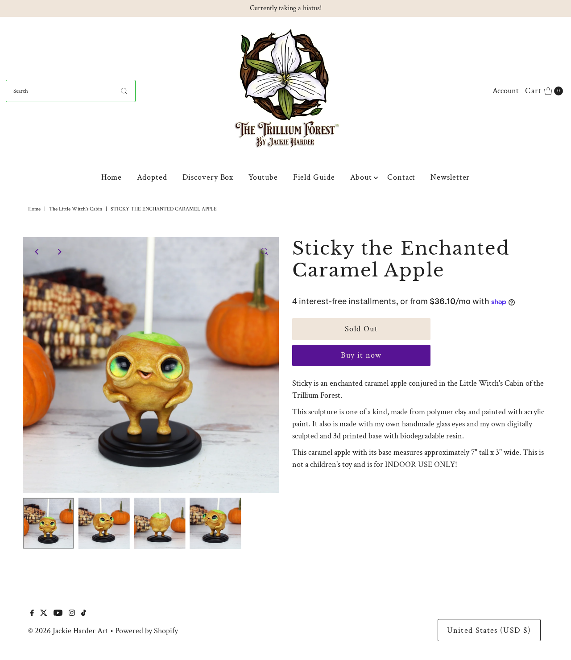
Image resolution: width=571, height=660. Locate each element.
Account (505, 91)
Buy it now (361, 355)
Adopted (152, 177)
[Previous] (37, 251)
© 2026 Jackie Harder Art (68, 631)
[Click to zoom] (264, 251)
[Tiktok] (83, 613)
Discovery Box (208, 177)
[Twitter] (43, 613)
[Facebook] (32, 613)
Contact (401, 177)
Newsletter (450, 177)
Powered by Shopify (146, 631)
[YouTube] (58, 613)
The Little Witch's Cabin (75, 209)
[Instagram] (72, 613)
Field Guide (314, 177)
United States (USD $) (489, 630)
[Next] (59, 251)
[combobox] (71, 91)
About (361, 177)
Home (111, 177)
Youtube (262, 177)
